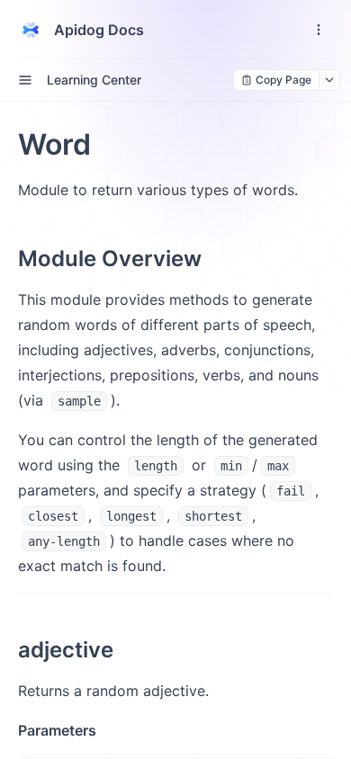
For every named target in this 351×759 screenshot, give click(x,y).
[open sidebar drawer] (25, 80)
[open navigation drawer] (318, 29)
